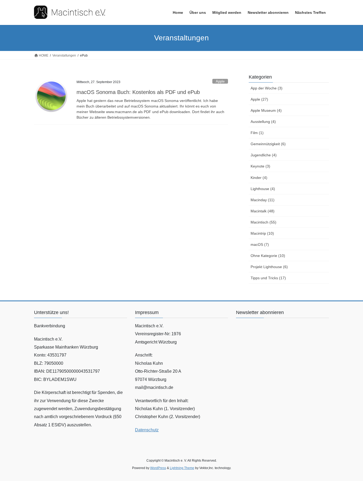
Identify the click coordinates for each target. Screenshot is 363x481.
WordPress (158, 468)
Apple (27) (259, 99)
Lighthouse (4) (263, 189)
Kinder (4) (259, 177)
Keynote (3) (260, 166)
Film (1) (257, 133)
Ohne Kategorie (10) (268, 256)
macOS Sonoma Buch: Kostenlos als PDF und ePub (138, 92)
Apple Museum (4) (266, 110)
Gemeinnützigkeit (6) (268, 144)
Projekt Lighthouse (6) (269, 267)
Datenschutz (147, 430)
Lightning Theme (182, 468)
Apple (220, 81)
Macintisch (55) (263, 222)
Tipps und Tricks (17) (268, 278)
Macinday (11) (263, 200)
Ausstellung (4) (263, 121)
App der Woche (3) (266, 88)
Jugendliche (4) (264, 155)
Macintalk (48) (263, 211)
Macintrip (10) (262, 233)
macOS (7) (260, 244)
